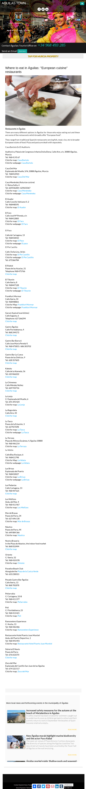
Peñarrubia (22, 602)
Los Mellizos (23, 507)
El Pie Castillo (24, 254)
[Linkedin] (46, 9)
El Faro (21, 221)
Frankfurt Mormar (26, 304)
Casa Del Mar (23, 177)
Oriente (21, 563)
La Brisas (21, 477)
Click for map (11, 274)
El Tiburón (22, 288)
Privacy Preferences (66, 785)
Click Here (22, 51)
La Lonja (21, 404)
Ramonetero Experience (28, 629)
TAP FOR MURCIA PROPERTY (43, 56)
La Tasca (21, 429)
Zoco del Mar (23, 671)
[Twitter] (43, 9)
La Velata (21, 460)
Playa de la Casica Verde (28, 571)
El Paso (21, 240)
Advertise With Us (66, 788)
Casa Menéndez (24, 190)
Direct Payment (20, 788)
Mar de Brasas (24, 521)
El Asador (22, 207)
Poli (19, 616)
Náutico (21, 535)
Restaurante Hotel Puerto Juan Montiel (35, 643)
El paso (25, 243)
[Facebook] (39, 9)
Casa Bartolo (23, 160)
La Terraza (22, 446)
